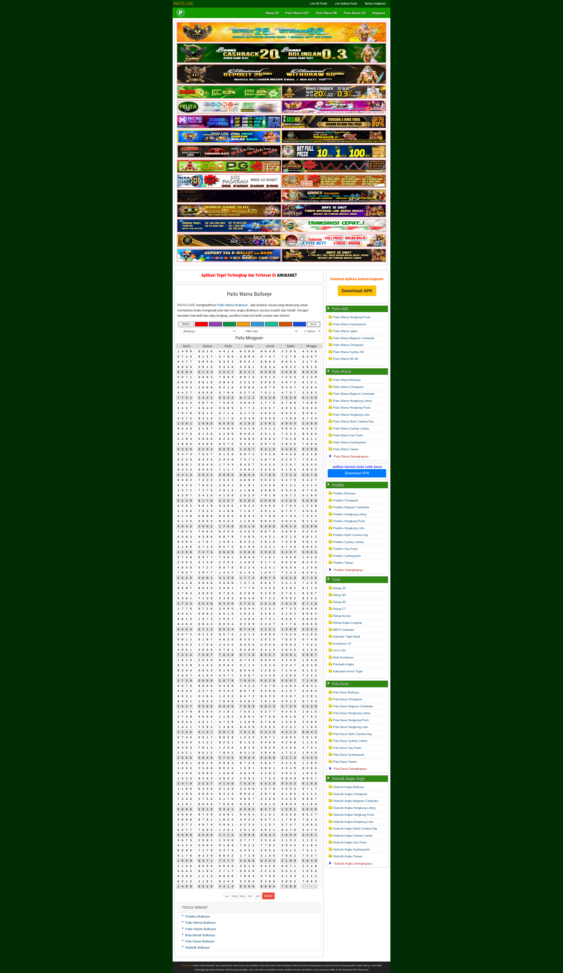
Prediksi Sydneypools (347, 556)
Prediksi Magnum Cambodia (351, 507)
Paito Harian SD (355, 13)
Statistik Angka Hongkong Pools (353, 814)
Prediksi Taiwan (343, 562)
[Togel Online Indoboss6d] (334, 127)
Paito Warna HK (326, 13)
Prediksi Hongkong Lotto (348, 528)
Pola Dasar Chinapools (347, 699)
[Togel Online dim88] (281, 62)
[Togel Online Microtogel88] (229, 127)
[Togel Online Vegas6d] (229, 201)
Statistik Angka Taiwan (347, 856)
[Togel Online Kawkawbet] (229, 157)
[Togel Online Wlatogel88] (334, 172)
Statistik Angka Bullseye (348, 787)
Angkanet (378, 13)
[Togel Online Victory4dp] (229, 142)
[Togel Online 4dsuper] (281, 83)
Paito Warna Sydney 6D (348, 352)
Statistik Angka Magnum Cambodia (355, 801)
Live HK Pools (318, 3)
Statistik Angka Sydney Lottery (353, 835)
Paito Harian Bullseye (200, 929)
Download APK (357, 290)
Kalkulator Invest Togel (347, 671)
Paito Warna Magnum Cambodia (353, 338)
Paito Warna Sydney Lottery (351, 428)
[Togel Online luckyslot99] (334, 157)
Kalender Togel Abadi (346, 636)
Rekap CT (339, 609)
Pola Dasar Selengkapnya (350, 768)
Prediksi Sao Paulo (345, 549)
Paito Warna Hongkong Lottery (352, 400)
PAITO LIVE (183, 3)
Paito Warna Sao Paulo (348, 435)
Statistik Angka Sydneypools (351, 849)
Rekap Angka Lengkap (347, 622)
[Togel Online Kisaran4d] (229, 97)
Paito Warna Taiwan (345, 449)
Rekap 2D (272, 13)
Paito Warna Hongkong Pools (352, 317)
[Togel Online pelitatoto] (229, 112)
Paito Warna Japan (345, 331)
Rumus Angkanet (375, 3)
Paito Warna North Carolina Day (353, 421)
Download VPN (357, 473)
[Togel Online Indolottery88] (229, 186)
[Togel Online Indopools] (334, 246)
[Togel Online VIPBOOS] (281, 41)
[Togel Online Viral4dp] (334, 112)
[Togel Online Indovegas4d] (334, 261)
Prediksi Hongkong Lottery (350, 514)
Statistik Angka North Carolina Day (355, 828)
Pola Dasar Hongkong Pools (351, 720)
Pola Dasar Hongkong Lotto (350, 727)
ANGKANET (287, 275)
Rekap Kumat (342, 616)
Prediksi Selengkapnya (348, 570)
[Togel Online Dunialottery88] (334, 186)
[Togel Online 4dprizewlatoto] (229, 246)
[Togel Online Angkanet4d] (334, 231)
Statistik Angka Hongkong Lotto (353, 821)
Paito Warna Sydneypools (349, 324)
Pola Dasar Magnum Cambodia (353, 706)
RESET (186, 324)
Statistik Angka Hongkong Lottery (354, 808)
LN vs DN (339, 650)
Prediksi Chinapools (345, 500)
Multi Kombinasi (343, 657)
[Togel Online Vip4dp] (334, 142)
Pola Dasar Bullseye (199, 941)
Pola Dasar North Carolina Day (352, 734)
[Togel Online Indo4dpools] (229, 261)
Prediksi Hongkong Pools (349, 521)
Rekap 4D (339, 602)
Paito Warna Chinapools (348, 345)
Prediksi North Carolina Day (350, 535)
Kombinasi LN (342, 643)
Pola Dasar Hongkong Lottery (352, 713)
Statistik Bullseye (197, 947)
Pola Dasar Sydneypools (349, 754)
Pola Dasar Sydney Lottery (350, 741)
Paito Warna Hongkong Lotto (351, 414)
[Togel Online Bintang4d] (334, 216)
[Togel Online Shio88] (334, 201)
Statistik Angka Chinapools (350, 794)
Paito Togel (187, 965)
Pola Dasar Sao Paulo (347, 748)
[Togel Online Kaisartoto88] (229, 172)
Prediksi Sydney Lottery (348, 542)
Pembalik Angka (343, 664)
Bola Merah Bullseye (200, 935)
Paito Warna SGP (297, 13)
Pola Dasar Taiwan (345, 761)
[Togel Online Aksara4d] (229, 216)
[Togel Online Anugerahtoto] (229, 231)
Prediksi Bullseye (197, 916)
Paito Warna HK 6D (345, 358)
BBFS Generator (343, 629)
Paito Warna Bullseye (249, 294)
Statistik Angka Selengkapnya (353, 863)
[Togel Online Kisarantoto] (334, 97)
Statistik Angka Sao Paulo (350, 842)
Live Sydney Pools (346, 3)
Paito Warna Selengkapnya (351, 456)
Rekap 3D (339, 595)
